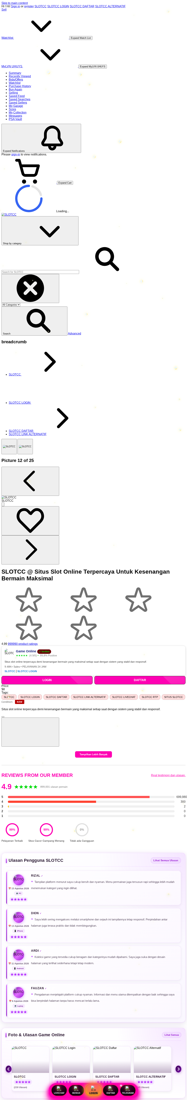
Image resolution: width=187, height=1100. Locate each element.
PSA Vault (15, 119)
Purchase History (20, 86)
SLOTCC (41, 6)
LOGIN (93, 1093)
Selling (13, 92)
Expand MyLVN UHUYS (92, 66)
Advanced (74, 333)
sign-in (15, 154)
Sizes (12, 109)
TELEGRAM (128, 1093)
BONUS (76, 1093)
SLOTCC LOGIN (58, 6)
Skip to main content (14, 3)
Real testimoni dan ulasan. (168, 775)
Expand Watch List (81, 38)
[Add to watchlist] (30, 520)
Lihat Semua (172, 1035)
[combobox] (40, 272)
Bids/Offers (16, 79)
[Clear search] (30, 288)
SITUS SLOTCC (173, 697)
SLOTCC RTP (150, 697)
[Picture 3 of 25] (25, 446)
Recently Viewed (20, 76)
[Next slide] (178, 1069)
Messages (15, 115)
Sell (4, 9)
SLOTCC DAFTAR (82, 6)
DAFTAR (110, 1093)
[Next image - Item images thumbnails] (30, 549)
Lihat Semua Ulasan (165, 860)
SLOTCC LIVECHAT (124, 697)
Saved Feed (17, 96)
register (29, 6)
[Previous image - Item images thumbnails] (30, 481)
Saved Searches (19, 99)
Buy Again (15, 89)
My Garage (16, 105)
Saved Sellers (18, 102)
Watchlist (14, 82)
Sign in (15, 6)
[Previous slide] (9, 1069)
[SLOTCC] (9, 446)
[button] (34, 321)
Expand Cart (65, 182)
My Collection (17, 112)
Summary (15, 73)
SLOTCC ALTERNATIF (110, 6)
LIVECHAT (59, 1093)
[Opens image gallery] (2, 504)
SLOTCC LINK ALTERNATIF (89, 697)
